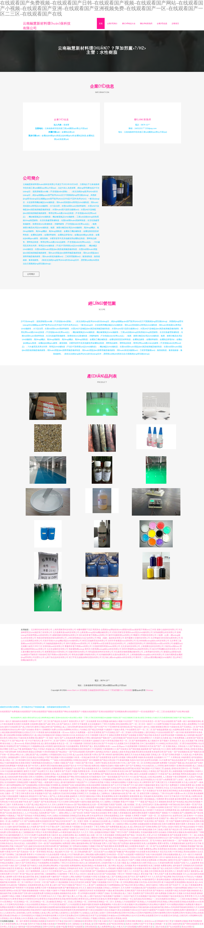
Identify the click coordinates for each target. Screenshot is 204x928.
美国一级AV (54, 738)
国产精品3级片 (136, 727)
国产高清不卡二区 (176, 885)
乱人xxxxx (16, 860)
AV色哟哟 (159, 807)
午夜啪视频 (16, 879)
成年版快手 (177, 865)
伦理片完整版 (84, 788)
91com (77, 838)
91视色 (107, 782)
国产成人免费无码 (53, 793)
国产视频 (22, 890)
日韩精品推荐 (120, 835)
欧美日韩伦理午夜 (156, 882)
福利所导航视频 (19, 826)
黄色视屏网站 (107, 796)
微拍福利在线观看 (20, 721)
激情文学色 (173, 860)
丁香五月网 (19, 793)
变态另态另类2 (166, 851)
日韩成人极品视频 (195, 857)
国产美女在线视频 (85, 768)
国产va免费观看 (166, 779)
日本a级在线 (11, 885)
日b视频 (92, 793)
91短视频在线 (137, 888)
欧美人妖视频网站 (149, 843)
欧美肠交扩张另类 (154, 790)
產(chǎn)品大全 (128, 23)
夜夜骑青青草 (190, 732)
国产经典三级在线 (145, 788)
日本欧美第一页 (113, 854)
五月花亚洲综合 (176, 788)
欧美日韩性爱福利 (50, 832)
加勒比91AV (192, 888)
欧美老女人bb (10, 768)
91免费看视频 (47, 860)
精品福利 (59, 851)
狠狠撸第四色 (66, 893)
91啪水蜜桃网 (27, 879)
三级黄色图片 (35, 860)
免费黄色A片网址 (83, 738)
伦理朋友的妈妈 (117, 818)
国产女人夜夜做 (53, 838)
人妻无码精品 (150, 732)
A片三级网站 (105, 801)
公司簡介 (31, 274)
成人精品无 (123, 860)
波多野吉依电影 (151, 760)
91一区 (115, 860)
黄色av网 (85, 815)
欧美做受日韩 (157, 752)
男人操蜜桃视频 (175, 771)
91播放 (109, 890)
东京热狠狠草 (10, 782)
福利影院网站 (118, 754)
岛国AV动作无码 (137, 760)
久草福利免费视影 (28, 896)
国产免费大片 (52, 882)
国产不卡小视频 (148, 807)
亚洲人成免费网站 (189, 724)
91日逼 (7, 879)
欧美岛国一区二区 (10, 824)
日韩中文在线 (26, 757)
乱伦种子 (64, 721)
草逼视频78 (40, 793)
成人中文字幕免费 (72, 854)
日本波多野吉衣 (96, 815)
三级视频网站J (50, 874)
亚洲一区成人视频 (76, 790)
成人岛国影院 (80, 835)
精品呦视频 (63, 882)
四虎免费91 (90, 752)
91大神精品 (161, 743)
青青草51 (31, 854)
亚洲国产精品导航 (144, 735)
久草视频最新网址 (109, 779)
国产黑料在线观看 (190, 924)
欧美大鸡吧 (142, 863)
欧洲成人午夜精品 (148, 771)
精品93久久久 (45, 804)
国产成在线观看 (39, 849)
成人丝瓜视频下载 (189, 740)
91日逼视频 (27, 849)
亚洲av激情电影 (161, 804)
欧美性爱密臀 (118, 846)
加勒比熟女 (13, 738)
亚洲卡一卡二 (187, 835)
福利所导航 (39, 874)
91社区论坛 (13, 807)
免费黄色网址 (166, 865)
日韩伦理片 (132, 849)
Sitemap (149, 690)
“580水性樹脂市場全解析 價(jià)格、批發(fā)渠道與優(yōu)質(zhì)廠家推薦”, (156, 404)
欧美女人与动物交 (80, 729)
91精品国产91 (81, 782)
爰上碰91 (54, 885)
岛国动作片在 (166, 815)
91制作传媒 (43, 799)
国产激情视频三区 (64, 846)
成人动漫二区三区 (94, 835)
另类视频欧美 (163, 835)
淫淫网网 (54, 785)
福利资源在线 (59, 746)
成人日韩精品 (60, 868)
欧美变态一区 (151, 721)
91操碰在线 (174, 727)
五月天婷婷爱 (135, 807)
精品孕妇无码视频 (192, 801)
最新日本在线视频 (95, 888)
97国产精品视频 (52, 757)
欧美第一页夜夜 (191, 729)
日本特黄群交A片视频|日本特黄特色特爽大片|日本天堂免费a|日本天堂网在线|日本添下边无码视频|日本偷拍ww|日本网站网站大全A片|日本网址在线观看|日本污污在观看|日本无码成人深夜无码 (104, 915)
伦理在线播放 (138, 732)
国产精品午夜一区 (20, 740)
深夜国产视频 (90, 882)
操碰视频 (102, 771)
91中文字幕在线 (84, 765)
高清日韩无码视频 (69, 793)
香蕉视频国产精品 (121, 838)
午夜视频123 (77, 826)
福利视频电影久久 (16, 835)
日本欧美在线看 (80, 857)
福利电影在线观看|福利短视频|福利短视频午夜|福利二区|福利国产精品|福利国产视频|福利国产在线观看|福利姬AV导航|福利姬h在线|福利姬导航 (101, 907)
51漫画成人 (155, 793)
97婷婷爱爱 (61, 924)
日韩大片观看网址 (36, 777)
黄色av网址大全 (17, 754)
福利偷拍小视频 (116, 721)
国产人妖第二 (179, 779)
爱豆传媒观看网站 (190, 743)
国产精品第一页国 (8, 810)
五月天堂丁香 (16, 874)
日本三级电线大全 (75, 924)
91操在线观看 (156, 854)
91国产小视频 (134, 860)
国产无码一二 (53, 813)
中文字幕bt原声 (53, 826)
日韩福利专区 (73, 868)
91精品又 (136, 874)
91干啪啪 (61, 890)
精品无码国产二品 (12, 871)
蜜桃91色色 (190, 810)
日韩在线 (182, 746)
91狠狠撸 (179, 735)
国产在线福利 (97, 879)
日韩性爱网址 (138, 818)
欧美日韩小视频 (149, 868)
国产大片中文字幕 (118, 785)
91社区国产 (128, 721)
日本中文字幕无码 (171, 796)
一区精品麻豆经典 (87, 757)
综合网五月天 (43, 771)
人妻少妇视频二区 (130, 804)
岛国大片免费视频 (77, 732)
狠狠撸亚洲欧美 (162, 727)
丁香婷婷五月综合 (161, 788)
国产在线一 (169, 752)
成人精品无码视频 (42, 735)
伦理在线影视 (12, 832)
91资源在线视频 (46, 818)
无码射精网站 (189, 771)
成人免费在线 (194, 796)
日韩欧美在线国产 (81, 760)
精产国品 (109, 838)
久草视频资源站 (55, 754)
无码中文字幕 (33, 924)
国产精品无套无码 (187, 838)
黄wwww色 (19, 743)
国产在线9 (198, 763)
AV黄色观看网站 (65, 760)
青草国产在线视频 (128, 735)
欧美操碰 (98, 865)
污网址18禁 (163, 885)
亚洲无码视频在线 (134, 810)
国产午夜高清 (120, 829)
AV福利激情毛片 (149, 879)
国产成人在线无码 (164, 868)
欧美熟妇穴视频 (108, 832)
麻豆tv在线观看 (141, 774)
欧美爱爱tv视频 (63, 824)
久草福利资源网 (174, 782)
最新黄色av (196, 871)
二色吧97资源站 (100, 763)
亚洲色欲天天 (175, 740)
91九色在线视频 (26, 840)
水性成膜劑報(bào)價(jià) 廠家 (48, 404)
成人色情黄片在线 (14, 788)
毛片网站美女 (135, 879)
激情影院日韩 (152, 857)
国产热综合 (43, 788)
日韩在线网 (74, 801)
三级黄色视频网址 (8, 849)
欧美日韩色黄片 (85, 749)
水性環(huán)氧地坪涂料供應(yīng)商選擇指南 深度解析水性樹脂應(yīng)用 (156, 500)
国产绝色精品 (178, 801)
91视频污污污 (44, 857)
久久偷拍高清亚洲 (42, 807)
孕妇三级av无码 (195, 840)
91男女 (95, 754)
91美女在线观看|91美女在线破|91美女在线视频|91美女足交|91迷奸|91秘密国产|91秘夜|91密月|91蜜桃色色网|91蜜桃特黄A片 (143, 910)
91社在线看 (140, 851)
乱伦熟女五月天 (29, 732)
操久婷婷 (139, 785)
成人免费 (181, 810)
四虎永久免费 (131, 924)
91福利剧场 (46, 768)
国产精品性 (55, 721)
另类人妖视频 (95, 832)
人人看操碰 (167, 777)
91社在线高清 (148, 765)
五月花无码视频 (127, 821)
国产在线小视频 (67, 838)
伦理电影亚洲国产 (40, 779)
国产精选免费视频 (95, 857)
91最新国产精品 (35, 782)
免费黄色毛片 (28, 735)
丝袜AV (66, 921)
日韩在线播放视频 (170, 854)
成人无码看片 (148, 810)
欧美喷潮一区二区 (16, 882)
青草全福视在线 (82, 777)
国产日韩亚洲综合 (29, 863)
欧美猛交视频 (129, 752)
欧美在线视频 (184, 790)
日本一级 (42, 843)
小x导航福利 (110, 868)
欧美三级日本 (52, 835)
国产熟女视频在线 (82, 804)
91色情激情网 (131, 746)
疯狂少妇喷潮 (130, 846)
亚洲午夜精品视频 (144, 829)
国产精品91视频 (110, 857)
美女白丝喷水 (187, 926)
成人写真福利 (145, 796)
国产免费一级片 (180, 721)
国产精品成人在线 (144, 777)
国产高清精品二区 (187, 727)
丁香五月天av (73, 874)
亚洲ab (53, 774)
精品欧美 (190, 882)
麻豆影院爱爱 (180, 799)
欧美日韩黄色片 (152, 851)
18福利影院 (186, 757)
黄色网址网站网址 (51, 865)
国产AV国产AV (100, 727)
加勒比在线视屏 (185, 849)
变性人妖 (55, 724)
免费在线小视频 (98, 765)
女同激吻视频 (116, 768)
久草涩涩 (82, 796)
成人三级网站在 (103, 793)
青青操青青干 (72, 890)
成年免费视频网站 (14, 785)
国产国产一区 (159, 746)
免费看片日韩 (40, 888)
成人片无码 (182, 857)
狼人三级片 (127, 893)
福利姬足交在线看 (100, 821)
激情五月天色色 (131, 754)
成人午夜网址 (114, 821)
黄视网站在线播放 (98, 788)
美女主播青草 (55, 771)
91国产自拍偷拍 (27, 729)
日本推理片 (88, 826)
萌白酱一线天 (53, 849)
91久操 (133, 777)
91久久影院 (166, 749)
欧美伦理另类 (146, 890)
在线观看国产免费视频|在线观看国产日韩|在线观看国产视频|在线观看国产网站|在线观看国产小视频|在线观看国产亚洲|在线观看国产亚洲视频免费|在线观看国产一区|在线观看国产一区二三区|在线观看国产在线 (90, 711)
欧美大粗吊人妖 (81, 863)
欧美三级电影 (154, 865)
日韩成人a (107, 888)
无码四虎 (106, 768)
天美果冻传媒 (17, 804)
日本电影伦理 (108, 829)
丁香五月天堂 (139, 721)
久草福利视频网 (73, 740)
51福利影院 (62, 874)
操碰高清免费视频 (8, 765)
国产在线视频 (78, 818)
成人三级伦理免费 (70, 727)
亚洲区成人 (19, 868)
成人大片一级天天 (186, 854)
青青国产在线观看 (75, 926)
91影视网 (94, 735)
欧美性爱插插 (72, 749)
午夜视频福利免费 (54, 888)
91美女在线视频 (66, 757)
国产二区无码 (39, 879)
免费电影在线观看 (42, 774)
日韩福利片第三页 (164, 921)
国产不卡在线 (107, 743)
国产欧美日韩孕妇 (116, 924)
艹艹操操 (54, 760)
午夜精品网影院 (71, 788)
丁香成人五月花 (82, 779)
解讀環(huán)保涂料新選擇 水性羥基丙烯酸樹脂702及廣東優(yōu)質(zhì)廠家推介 (102, 500)
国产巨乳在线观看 (77, 752)
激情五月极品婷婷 (42, 727)
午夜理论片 (29, 882)
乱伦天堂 (98, 874)
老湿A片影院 (173, 826)
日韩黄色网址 (134, 832)
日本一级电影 (125, 815)
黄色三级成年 (123, 807)
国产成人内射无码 (26, 727)
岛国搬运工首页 (103, 818)
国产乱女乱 (113, 849)
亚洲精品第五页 (71, 807)
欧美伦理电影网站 (42, 760)
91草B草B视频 (48, 752)
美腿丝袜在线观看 (81, 849)
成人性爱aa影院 (59, 749)
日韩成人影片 (103, 790)
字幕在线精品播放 (54, 829)
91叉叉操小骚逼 (119, 863)
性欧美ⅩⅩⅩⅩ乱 (69, 735)
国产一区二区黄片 (76, 821)
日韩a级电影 (82, 851)
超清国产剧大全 (70, 765)
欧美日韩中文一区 (184, 768)
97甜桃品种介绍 (124, 840)
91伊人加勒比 (53, 815)
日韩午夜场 (188, 829)
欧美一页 (76, 893)
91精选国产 (100, 807)
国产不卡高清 (20, 799)
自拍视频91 (159, 757)
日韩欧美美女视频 (174, 832)
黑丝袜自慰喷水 (190, 851)
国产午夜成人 (189, 760)
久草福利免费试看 (165, 863)
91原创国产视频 (175, 763)
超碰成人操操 (117, 752)
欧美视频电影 (100, 890)
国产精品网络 (166, 876)
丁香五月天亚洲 (67, 863)
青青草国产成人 (86, 746)
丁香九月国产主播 (160, 874)
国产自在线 (7, 813)
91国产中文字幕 (146, 924)
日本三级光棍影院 (147, 743)
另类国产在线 (89, 813)
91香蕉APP (33, 721)
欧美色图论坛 (47, 763)
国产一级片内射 (177, 732)
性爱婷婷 (160, 799)
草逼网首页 (11, 746)
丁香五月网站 (99, 826)
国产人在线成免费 (67, 738)
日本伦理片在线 (40, 840)
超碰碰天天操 (99, 740)
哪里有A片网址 (97, 838)
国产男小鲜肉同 (105, 754)
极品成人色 (124, 826)
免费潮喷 (163, 763)
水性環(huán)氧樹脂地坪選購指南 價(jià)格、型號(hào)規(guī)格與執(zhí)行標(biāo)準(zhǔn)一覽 (156, 468)
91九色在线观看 (52, 854)
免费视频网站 (75, 865)
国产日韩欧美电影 (172, 754)
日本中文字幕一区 (115, 882)
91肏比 (11, 865)
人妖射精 (189, 738)
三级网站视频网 (47, 868)
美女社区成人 (20, 843)
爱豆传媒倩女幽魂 (55, 765)
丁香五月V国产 (121, 832)
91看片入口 (127, 871)
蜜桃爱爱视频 (16, 732)
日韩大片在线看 (124, 779)
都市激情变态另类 (27, 829)
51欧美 (76, 757)
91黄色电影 (63, 790)
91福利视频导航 (11, 763)
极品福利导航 (28, 876)
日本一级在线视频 (109, 777)
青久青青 (196, 860)
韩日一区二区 (125, 740)
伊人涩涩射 (188, 793)
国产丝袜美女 (122, 749)
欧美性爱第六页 (89, 921)
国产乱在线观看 (173, 926)
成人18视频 (132, 863)
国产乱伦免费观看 (160, 846)
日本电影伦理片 (137, 799)
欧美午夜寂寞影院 (121, 796)
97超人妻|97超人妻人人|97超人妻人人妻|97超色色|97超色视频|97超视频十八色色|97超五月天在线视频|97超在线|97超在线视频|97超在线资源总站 (120, 896)
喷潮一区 (88, 821)
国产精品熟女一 (62, 752)
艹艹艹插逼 (139, 801)
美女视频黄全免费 (194, 807)
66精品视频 (190, 818)
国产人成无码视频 (115, 738)
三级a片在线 (159, 926)
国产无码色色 (26, 815)
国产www (63, 871)
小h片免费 (162, 760)
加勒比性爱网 (114, 735)
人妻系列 (43, 765)
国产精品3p (94, 849)
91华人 (124, 763)
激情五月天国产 (30, 771)
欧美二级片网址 (109, 865)
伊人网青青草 (145, 782)
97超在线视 (64, 865)
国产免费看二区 (108, 824)
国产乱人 (53, 796)
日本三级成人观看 (160, 829)
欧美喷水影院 (24, 763)
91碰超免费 (169, 882)
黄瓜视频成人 (150, 799)
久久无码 (155, 876)
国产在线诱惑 (6, 860)
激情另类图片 (170, 765)
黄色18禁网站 (120, 810)
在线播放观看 (143, 824)
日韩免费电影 (50, 777)
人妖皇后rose (149, 921)
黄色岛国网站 (99, 746)
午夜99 (19, 849)
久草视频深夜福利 (177, 843)
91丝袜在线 (40, 854)
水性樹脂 (83, 690)
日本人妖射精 (58, 804)
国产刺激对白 (158, 890)
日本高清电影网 (11, 774)
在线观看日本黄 (151, 818)
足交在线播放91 (95, 724)
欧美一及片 (25, 871)
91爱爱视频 (36, 763)
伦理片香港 (17, 876)
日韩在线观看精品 (111, 815)
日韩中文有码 (48, 926)
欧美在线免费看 (93, 785)
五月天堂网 (41, 896)
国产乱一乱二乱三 (77, 799)
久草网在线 (175, 757)
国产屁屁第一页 (161, 821)
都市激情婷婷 (69, 782)
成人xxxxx (122, 849)
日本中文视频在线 (83, 840)
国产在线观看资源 (103, 757)
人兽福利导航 (106, 863)
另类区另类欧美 (23, 810)
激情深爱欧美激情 (139, 813)
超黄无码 (25, 860)
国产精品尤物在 (128, 790)
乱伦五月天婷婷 (66, 849)
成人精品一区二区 (10, 760)
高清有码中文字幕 (54, 921)
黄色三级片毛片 (162, 785)
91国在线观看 (12, 796)
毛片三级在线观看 (117, 921)
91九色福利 (134, 838)
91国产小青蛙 (79, 774)
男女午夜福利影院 (140, 865)
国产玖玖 (131, 876)
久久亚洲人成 (137, 779)
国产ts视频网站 (186, 813)
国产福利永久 (65, 724)
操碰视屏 (144, 749)
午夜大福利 (103, 921)
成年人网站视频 (87, 854)
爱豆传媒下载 (146, 874)
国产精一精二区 (132, 793)
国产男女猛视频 (128, 851)
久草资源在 (190, 824)
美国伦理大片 (74, 721)
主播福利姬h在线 (117, 793)
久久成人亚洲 (69, 840)
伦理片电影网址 (100, 924)
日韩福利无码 (189, 865)
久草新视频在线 (124, 813)
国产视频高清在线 (108, 774)
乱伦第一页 (95, 804)
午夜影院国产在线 (142, 854)
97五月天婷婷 (63, 801)
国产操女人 (44, 796)
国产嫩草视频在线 (70, 888)
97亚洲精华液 (114, 727)
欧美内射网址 (157, 796)
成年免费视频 (161, 893)
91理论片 (38, 832)
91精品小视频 (14, 896)
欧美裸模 (31, 738)
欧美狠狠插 (64, 815)
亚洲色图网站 (180, 882)
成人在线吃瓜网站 (66, 835)
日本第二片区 (40, 882)
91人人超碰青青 (192, 863)
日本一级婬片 (147, 724)
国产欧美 (13, 779)
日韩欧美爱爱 (185, 785)
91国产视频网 (175, 821)
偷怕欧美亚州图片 (86, 727)
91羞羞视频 (61, 777)
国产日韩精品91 (23, 746)
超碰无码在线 (34, 846)
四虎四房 (199, 865)
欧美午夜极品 (56, 735)
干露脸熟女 (22, 885)
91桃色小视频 (45, 890)
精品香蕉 (121, 774)
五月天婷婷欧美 (113, 771)
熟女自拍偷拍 (101, 813)
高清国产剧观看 (115, 804)
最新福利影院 (135, 843)
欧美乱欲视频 (63, 796)
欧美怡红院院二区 (174, 743)
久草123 (161, 857)
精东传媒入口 (8, 743)
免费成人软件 (52, 810)
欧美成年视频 (185, 890)
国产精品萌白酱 (88, 860)
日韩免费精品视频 (130, 882)
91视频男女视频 (180, 921)
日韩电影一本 (160, 924)
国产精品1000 (12, 840)
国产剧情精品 (56, 727)
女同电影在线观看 (88, 893)
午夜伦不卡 (103, 735)
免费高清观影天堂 (145, 926)
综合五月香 (67, 754)
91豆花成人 (86, 838)
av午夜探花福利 (65, 832)
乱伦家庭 (164, 738)
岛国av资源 (54, 799)
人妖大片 (44, 871)
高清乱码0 (4, 779)
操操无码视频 (12, 838)
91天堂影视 (54, 871)
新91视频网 (94, 760)
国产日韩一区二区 (135, 763)
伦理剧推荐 (96, 840)
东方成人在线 (187, 782)
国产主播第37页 (185, 860)
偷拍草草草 (173, 846)
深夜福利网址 (80, 785)
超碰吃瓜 (74, 796)
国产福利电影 (90, 790)
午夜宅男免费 (10, 752)
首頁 (101, 23)
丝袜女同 (128, 818)
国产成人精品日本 (109, 840)
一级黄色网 (47, 782)
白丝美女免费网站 (64, 729)
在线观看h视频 (36, 724)
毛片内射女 (157, 840)
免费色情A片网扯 (31, 818)
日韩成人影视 (189, 749)
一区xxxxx (65, 732)
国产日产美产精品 (82, 810)
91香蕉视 (40, 732)
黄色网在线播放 (163, 879)
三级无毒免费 (20, 854)
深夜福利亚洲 (94, 863)
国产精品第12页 (175, 829)
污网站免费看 (131, 757)
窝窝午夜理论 (163, 843)
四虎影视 (81, 771)
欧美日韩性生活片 (161, 838)
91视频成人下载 (13, 815)
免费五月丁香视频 (78, 824)
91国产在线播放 (39, 838)
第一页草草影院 (39, 851)
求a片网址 (129, 774)
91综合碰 (103, 849)
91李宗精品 (178, 851)
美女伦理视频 (103, 721)
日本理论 (99, 860)
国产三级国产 (34, 801)
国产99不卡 (180, 818)
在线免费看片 (32, 843)
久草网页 (135, 815)
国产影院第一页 (190, 788)
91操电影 (107, 860)
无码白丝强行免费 (138, 857)
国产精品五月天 (151, 801)
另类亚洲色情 (22, 752)
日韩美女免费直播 (148, 860)
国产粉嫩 (117, 851)
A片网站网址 (162, 860)
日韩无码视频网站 (11, 829)
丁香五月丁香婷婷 (124, 874)
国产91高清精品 (109, 732)
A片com (186, 874)
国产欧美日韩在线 (48, 801)
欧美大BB (124, 771)
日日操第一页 (22, 768)
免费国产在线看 (69, 829)
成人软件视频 (192, 799)
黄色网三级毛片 (183, 871)
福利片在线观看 (11, 727)
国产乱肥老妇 (123, 843)
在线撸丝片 (153, 774)
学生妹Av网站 (175, 724)
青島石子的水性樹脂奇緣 (48, 436)
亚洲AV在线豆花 (7, 868)
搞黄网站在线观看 (16, 818)
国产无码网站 (8, 854)
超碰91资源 (64, 799)
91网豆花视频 (35, 768)
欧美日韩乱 (149, 821)
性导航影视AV (95, 777)
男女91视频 (41, 829)
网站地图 (185, 711)
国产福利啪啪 (134, 771)
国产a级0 (47, 724)
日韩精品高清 (75, 815)
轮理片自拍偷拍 (159, 832)
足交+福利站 (18, 926)
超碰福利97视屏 (115, 871)
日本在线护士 (22, 790)
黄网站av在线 (12, 890)
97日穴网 (184, 796)
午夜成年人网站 (68, 876)
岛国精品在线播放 (52, 893)
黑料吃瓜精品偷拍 (188, 774)
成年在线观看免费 (36, 893)
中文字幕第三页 (157, 768)
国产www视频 (106, 851)
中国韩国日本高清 (145, 746)
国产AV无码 (33, 765)
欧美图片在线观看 (22, 724)
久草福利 (156, 738)
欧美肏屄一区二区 (144, 846)
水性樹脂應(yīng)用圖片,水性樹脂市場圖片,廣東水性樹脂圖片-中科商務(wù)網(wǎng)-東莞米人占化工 (102, 436)
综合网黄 (133, 824)
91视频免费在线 (177, 879)
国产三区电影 (21, 865)
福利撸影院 (18, 771)
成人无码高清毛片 (146, 804)
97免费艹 (144, 815)
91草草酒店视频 (112, 740)
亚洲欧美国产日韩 (20, 893)
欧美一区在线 (91, 771)
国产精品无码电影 (96, 729)
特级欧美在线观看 (145, 757)
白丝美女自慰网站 (165, 888)
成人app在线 (77, 754)
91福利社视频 (85, 801)
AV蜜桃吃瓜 (68, 857)
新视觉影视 (134, 796)
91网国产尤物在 (103, 893)
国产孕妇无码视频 (83, 879)
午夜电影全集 (22, 765)
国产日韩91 (61, 740)
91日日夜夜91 (86, 740)
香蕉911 (38, 729)
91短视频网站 (44, 863)
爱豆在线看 (169, 799)
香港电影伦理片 (51, 790)
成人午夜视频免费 (192, 885)
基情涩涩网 (144, 793)
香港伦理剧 (23, 777)
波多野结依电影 (167, 735)
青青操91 (116, 888)
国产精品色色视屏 (175, 760)
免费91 (122, 765)
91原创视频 (137, 868)
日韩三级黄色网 (174, 924)
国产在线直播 (175, 835)
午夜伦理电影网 (179, 777)
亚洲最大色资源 (48, 924)
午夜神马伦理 (123, 879)
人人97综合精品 (31, 813)
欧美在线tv (172, 849)
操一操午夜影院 (23, 921)
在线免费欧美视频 (14, 735)
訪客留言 (175, 23)
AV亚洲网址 (132, 788)
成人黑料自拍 (136, 826)
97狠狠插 (183, 846)
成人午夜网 (194, 754)
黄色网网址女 (95, 779)
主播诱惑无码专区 (86, 890)
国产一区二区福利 (124, 732)
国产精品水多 (28, 874)
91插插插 (136, 840)
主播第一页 (9, 793)
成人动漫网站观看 (176, 729)
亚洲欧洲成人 (171, 746)
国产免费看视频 (112, 826)
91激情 (54, 890)
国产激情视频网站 (139, 740)
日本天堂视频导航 (131, 743)
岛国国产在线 (179, 863)
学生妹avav (69, 804)
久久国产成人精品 (31, 804)
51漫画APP (36, 824)
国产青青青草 (18, 888)
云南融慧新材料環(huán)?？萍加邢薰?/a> (106, 690)
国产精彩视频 (134, 749)
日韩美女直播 (91, 799)
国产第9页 (41, 826)
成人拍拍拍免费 (11, 777)
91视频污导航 (94, 846)
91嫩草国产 (56, 876)
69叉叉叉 (83, 888)
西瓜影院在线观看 (143, 752)
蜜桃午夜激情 (112, 799)
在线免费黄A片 (145, 738)
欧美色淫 (156, 735)
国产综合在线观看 (165, 721)
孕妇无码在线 (178, 876)
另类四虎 (87, 743)
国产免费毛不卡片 (143, 876)
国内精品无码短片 (103, 752)
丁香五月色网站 (109, 724)
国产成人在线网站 (40, 754)
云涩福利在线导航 (96, 782)
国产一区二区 (135, 724)
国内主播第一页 (187, 804)
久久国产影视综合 (194, 746)
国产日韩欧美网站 (150, 826)
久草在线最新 (108, 835)
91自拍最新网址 (72, 746)
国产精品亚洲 (111, 807)
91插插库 (108, 729)
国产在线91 (122, 788)
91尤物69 (101, 799)
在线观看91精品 (172, 890)
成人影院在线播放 (48, 743)
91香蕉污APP (10, 851)
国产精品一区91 (98, 868)
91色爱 (140, 849)
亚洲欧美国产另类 (132, 890)
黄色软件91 (34, 796)
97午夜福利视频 (122, 760)
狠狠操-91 (166, 813)
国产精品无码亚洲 (60, 821)
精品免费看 (157, 777)
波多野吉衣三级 (179, 815)
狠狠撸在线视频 (38, 921)
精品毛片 (76, 832)
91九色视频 (119, 743)
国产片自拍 (111, 788)
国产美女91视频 (65, 885)
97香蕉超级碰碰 (94, 824)
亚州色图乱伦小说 (151, 779)
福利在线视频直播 (52, 732)
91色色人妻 (58, 782)
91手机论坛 (189, 876)
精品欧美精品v (87, 865)
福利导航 (95, 801)
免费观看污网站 (69, 843)
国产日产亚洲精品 (133, 765)
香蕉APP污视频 (127, 801)
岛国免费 (43, 813)
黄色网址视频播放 (66, 810)
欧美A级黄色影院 (190, 832)
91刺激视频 (102, 882)
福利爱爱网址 (90, 818)
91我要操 (175, 813)
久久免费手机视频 (161, 724)
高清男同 (136, 893)
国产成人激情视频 (172, 774)
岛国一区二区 (154, 815)
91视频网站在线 (38, 746)
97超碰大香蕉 (118, 729)
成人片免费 (31, 826)
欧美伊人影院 (69, 779)
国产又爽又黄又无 (159, 782)
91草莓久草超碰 (45, 749)
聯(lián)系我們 (146, 23)
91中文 (69, 818)
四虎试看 (88, 754)
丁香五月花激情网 (49, 824)
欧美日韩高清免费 (48, 846)
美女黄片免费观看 (32, 868)
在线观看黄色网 (34, 885)
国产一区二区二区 (145, 729)
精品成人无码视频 (124, 865)
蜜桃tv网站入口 (66, 813)
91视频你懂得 (149, 785)
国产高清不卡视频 (69, 771)
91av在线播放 (32, 799)
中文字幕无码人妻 (36, 740)
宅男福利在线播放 (80, 846)
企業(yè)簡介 (112, 23)
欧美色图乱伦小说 (38, 810)
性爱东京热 (29, 793)
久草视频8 (115, 801)
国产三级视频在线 (99, 885)
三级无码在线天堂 (55, 840)
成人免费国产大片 (16, 821)
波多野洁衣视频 (118, 757)
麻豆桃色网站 (118, 890)
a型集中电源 (61, 926)
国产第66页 (78, 813)
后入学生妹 (21, 924)
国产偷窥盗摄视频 (160, 729)
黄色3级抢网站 (122, 724)
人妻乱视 (28, 754)
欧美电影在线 (155, 824)
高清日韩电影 (86, 871)
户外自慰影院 (131, 729)
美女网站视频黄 (175, 874)
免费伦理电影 (124, 799)
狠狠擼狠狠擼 (32, 890)
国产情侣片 (77, 885)
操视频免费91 (14, 757)
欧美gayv (121, 746)
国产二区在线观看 (88, 721)
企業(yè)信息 (162, 23)
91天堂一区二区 (70, 851)
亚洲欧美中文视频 (174, 893)
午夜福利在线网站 (118, 782)
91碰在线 (22, 738)
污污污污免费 (30, 835)
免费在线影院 (100, 854)
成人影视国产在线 (66, 785)
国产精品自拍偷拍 (187, 826)
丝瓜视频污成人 (104, 876)
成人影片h (189, 779)
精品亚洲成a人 (74, 860)
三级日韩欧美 (66, 826)
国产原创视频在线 (182, 752)
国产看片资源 (87, 763)
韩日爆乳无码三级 (26, 760)
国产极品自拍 (187, 868)
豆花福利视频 (146, 832)
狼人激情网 (7, 876)
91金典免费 (41, 835)
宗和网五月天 (83, 793)
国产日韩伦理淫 (147, 893)
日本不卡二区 (50, 740)
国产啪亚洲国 (106, 846)
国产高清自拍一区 (24, 851)
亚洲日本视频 (44, 785)
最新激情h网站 (82, 843)
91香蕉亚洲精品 (39, 815)
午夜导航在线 (174, 804)
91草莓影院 (97, 749)
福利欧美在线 (171, 857)
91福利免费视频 (180, 888)
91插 (62, 854)
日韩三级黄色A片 (24, 779)
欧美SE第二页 (146, 840)
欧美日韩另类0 (114, 763)
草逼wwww (152, 863)
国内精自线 (125, 727)
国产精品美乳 (162, 771)
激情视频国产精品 (29, 749)
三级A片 (17, 863)
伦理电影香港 (171, 810)
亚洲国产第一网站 (166, 818)
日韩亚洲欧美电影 (134, 921)
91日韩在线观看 (52, 879)
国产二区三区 (44, 721)
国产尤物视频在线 (100, 871)
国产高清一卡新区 (73, 763)
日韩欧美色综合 (7, 843)
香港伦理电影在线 (32, 743)
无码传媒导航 (96, 829)
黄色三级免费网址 (36, 790)
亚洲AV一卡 (192, 815)
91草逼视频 (29, 888)
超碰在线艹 (11, 790)
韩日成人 (50, 851)
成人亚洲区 (197, 785)
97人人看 (87, 885)
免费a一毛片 (141, 790)
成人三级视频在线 (26, 832)
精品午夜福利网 (60, 860)
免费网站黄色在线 (26, 807)
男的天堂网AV (115, 790)
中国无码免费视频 (33, 926)
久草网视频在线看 (56, 788)
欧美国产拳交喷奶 (142, 768)
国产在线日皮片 (110, 879)
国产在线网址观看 (32, 821)
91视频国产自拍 (70, 768)
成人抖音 (45, 885)
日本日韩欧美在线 (156, 871)
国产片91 (131, 785)
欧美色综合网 (14, 729)
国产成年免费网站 (92, 774)
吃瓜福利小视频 (112, 765)
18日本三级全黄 (87, 874)
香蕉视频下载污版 (195, 846)
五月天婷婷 (125, 888)
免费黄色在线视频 (124, 868)
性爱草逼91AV (187, 821)
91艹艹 (167, 757)
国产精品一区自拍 (134, 835)
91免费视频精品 (114, 885)
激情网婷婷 (35, 871)
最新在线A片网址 (93, 796)
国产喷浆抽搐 (95, 843)
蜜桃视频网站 (60, 818)
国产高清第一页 (25, 838)
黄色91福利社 (152, 885)
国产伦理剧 (174, 838)
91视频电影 (78, 743)
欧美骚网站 (55, 863)
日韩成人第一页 (157, 754)
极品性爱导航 (128, 768)
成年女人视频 (149, 727)
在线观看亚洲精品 (30, 788)
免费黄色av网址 (150, 849)
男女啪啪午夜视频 (26, 774)
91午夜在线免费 (57, 807)
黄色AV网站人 (139, 885)
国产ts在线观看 (127, 854)
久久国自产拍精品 (194, 777)
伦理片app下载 (14, 749)
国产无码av (163, 826)
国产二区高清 (94, 851)
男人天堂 (147, 835)
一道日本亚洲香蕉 (93, 732)
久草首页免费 (9, 924)
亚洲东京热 (96, 743)
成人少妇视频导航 (64, 774)
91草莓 (94, 876)
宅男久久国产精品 (109, 843)
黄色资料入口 (170, 871)
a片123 (154, 835)
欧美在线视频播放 (30, 857)
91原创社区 (159, 810)
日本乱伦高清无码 (76, 882)
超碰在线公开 (56, 857)
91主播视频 (76, 921)
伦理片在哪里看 (168, 824)
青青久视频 (112, 813)
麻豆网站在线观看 (86, 807)
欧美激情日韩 (46, 821)
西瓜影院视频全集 (67, 879)
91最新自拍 (24, 796)
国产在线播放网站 (30, 785)
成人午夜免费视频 (176, 738)
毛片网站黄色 (116, 893)
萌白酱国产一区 (42, 738)
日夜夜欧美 (105, 785)
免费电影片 (174, 785)
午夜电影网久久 (109, 749)
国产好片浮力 (123, 777)
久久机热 (184, 754)
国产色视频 (183, 840)
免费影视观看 (57, 768)
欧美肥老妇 (163, 849)
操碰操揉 (195, 890)
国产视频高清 (196, 752)
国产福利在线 (155, 749)
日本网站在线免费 (151, 763)
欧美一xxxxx (111, 746)
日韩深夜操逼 (90, 926)
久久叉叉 (85, 832)
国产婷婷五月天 (83, 829)
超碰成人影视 (170, 768)
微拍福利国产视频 (99, 738)
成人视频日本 (153, 740)
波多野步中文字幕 (193, 843)
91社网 (183, 807)
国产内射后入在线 (35, 865)
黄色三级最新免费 (42, 876)
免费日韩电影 (177, 749)
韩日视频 (104, 804)
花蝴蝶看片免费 (49, 729)
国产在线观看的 (150, 888)
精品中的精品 (38, 757)
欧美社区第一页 (15, 857)
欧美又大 (98, 768)
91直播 (129, 782)
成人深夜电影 (189, 735)
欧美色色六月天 (83, 735)
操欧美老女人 (18, 813)
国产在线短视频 (109, 874)
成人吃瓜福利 (188, 763)
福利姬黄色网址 (55, 779)
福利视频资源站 (194, 721)
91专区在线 (13, 801)
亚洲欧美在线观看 (184, 765)
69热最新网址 (124, 857)
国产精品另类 (127, 885)
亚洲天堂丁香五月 (172, 807)
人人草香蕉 (159, 765)
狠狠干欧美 (23, 801)
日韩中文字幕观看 (79, 724)
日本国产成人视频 (140, 871)
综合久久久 (51, 896)
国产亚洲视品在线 (119, 876)
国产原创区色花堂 (131, 738)
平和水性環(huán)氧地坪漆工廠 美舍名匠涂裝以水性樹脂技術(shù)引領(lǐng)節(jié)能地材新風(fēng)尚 (48, 595)
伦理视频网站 (108, 810)
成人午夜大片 (119, 926)
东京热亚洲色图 (190, 893)
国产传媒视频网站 (54, 843)
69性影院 (49, 746)
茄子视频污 (164, 740)
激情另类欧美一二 (170, 840)
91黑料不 (177, 868)
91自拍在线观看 (163, 732)
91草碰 (161, 774)
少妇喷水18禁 (24, 824)
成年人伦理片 (74, 871)
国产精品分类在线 (107, 760)
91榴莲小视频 (59, 763)
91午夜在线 (190, 879)
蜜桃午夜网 (180, 824)
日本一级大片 (6, 721)
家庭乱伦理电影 (35, 752)
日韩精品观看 (22, 782)
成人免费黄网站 (105, 926)
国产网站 (71, 777)
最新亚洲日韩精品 (170, 790)
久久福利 (8, 826)
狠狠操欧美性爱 (165, 801)
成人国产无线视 (146, 838)
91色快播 (9, 771)
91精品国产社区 (21, 846)
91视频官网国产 (155, 813)
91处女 (136, 782)
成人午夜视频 (96, 810)
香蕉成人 (88, 924)
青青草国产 (139, 821)
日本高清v (143, 882)
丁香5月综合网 (166, 793)
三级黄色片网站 (122, 824)
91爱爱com (178, 793)
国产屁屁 (197, 738)
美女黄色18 (131, 829)
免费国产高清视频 (83, 876)
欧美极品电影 (144, 754)
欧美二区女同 (85, 868)
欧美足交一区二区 (64, 743)
